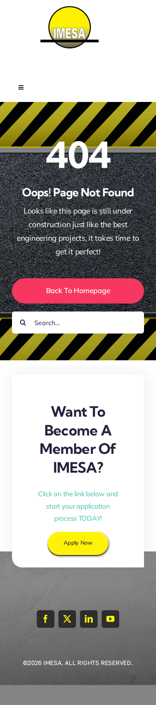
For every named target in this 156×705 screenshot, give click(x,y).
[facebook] (45, 619)
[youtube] (110, 619)
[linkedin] (89, 619)
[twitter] (67, 619)
